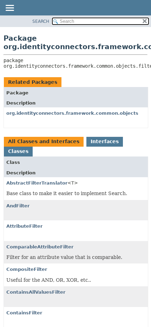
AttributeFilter (24, 226)
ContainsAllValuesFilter (35, 292)
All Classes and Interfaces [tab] (43, 141)
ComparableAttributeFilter (39, 246)
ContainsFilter (24, 312)
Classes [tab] (18, 151)
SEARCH (40, 21)
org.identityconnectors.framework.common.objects (72, 113)
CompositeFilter (26, 269)
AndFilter (17, 205)
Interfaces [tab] (105, 141)
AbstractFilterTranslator (36, 183)
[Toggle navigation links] (9, 8)
